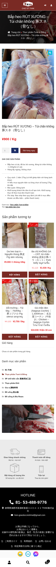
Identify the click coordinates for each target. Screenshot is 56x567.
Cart (43, 560)
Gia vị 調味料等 (11, 388)
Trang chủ (15, 32)
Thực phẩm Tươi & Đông (34, 32)
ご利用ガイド (11, 541)
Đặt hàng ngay (29, 150)
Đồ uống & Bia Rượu (14, 396)
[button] (50, 53)
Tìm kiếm (28, 562)
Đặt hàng (14, 274)
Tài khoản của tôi (9, 562)
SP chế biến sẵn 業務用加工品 (18, 379)
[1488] (15, 150)
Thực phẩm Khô (12, 383)
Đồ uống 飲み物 (12, 392)
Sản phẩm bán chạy (12, 207)
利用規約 (28, 541)
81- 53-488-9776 (31, 502)
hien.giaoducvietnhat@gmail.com (29, 515)
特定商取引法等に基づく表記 (28, 546)
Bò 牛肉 (8, 370)
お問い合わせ (45, 541)
